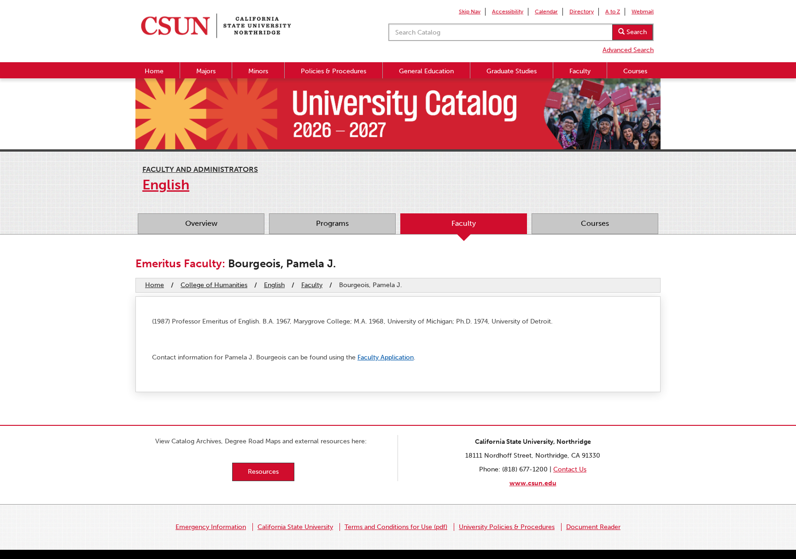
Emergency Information (211, 527)
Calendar (546, 11)
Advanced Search (628, 50)
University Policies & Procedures (507, 527)
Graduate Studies (511, 71)
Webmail (643, 11)
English (274, 285)
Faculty (580, 71)
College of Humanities (214, 285)
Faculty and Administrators (200, 169)
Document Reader (593, 527)
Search (636, 32)
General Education (426, 71)
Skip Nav (469, 11)
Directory (581, 11)
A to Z (612, 11)
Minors (258, 71)
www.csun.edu (532, 483)
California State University (295, 527)
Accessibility (507, 11)
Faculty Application (385, 357)
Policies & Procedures (333, 71)
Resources (263, 472)
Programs (332, 223)
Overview (201, 223)
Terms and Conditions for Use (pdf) (396, 527)
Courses (635, 71)
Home (154, 71)
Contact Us (569, 469)
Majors (206, 71)
